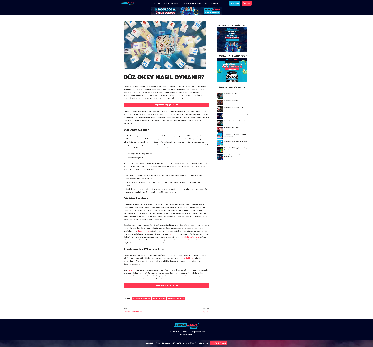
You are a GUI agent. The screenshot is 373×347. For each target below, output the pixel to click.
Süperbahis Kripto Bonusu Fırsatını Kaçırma (237, 114)
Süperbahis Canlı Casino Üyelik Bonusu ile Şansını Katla (237, 156)
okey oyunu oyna (159, 298)
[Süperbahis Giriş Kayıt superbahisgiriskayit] (127, 3)
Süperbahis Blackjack (230, 94)
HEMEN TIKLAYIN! (218, 343)
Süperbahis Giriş (184, 332)
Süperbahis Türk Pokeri (231, 128)
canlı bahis (132, 270)
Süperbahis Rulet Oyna (231, 100)
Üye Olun (246, 3)
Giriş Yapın (235, 3)
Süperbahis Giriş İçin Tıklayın (166, 105)
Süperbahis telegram (187, 240)
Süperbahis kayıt (144, 231)
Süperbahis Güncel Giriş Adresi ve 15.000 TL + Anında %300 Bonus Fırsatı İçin (177, 343)
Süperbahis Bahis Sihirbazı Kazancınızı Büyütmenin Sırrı (235, 135)
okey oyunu (173, 234)
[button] (179, 3)
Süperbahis (156, 3)
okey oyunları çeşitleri (141, 298)
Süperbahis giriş (187, 258)
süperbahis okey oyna (176, 298)
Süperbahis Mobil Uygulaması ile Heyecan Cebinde (237, 149)
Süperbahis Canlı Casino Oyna (233, 107)
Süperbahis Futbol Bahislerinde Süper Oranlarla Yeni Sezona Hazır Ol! (236, 142)
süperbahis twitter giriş (190, 237)
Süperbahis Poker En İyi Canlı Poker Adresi (237, 121)
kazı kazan (141, 276)
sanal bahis (185, 276)
